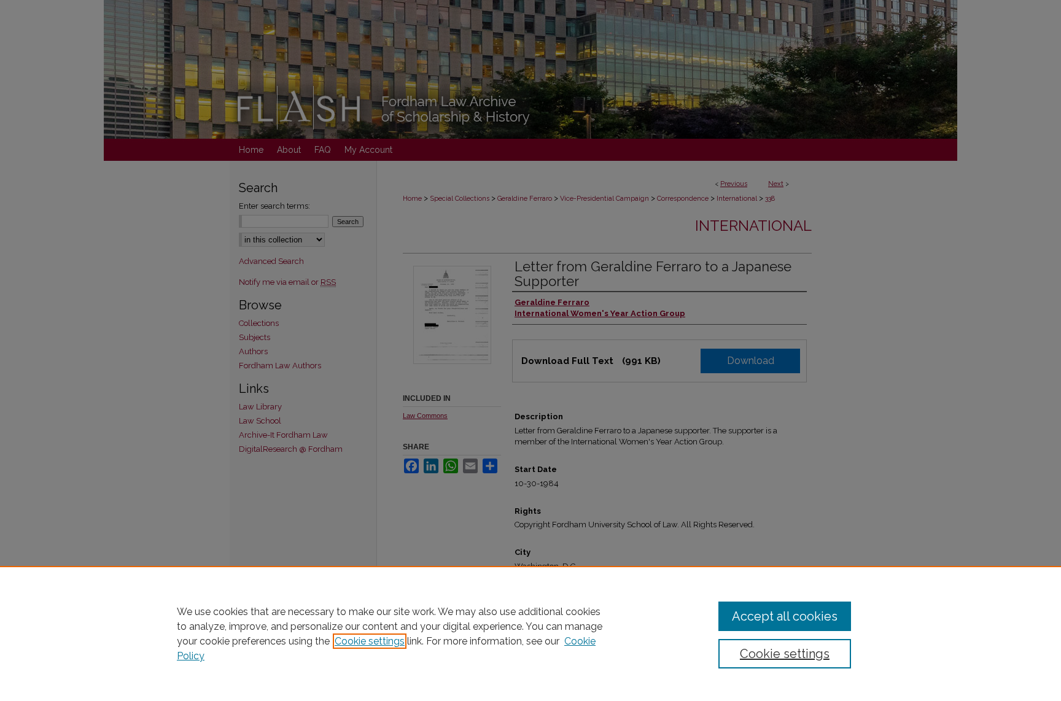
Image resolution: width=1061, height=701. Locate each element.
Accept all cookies (785, 616)
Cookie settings (370, 641)
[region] (530, 633)
